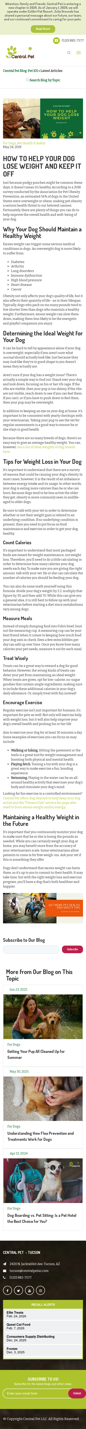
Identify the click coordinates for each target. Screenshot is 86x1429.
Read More (43, 29)
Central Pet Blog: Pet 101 (20, 71)
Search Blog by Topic (44, 80)
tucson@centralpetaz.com (29, 1271)
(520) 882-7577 (73, 40)
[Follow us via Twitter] (18, 1290)
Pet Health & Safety (31, 143)
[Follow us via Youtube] (29, 1290)
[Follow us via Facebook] (7, 1290)
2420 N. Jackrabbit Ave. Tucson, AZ (35, 1264)
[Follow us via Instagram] (40, 1290)
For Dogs (9, 143)
